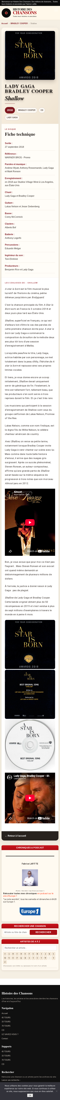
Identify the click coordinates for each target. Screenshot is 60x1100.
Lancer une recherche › (11, 1080)
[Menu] (56, 10)
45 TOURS (6, 1018)
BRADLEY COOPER (19, 23)
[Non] (56, 1091)
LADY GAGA (12, 117)
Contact (5, 1038)
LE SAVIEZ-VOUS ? (10, 1034)
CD (42, 110)
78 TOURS (6, 1026)
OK (30, 1095)
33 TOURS (6, 1022)
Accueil (4, 23)
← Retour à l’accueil (15, 836)
